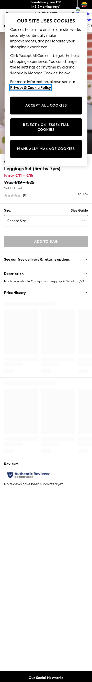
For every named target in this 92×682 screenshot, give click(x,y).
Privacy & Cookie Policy (30, 87)
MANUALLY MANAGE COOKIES (46, 149)
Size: (7, 210)
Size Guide (79, 210)
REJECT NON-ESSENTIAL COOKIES (46, 127)
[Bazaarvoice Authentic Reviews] (29, 475)
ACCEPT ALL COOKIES (46, 105)
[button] (46, 273)
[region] (46, 89)
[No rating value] (13, 195)
